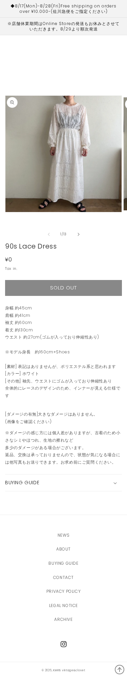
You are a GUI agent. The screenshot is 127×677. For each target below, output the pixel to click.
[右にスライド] (78, 234)
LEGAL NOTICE (63, 605)
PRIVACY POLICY (63, 591)
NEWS (63, 535)
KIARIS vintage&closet (69, 670)
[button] (63, 482)
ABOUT (63, 549)
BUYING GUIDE (63, 563)
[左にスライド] (48, 234)
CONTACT (63, 577)
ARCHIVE (63, 619)
